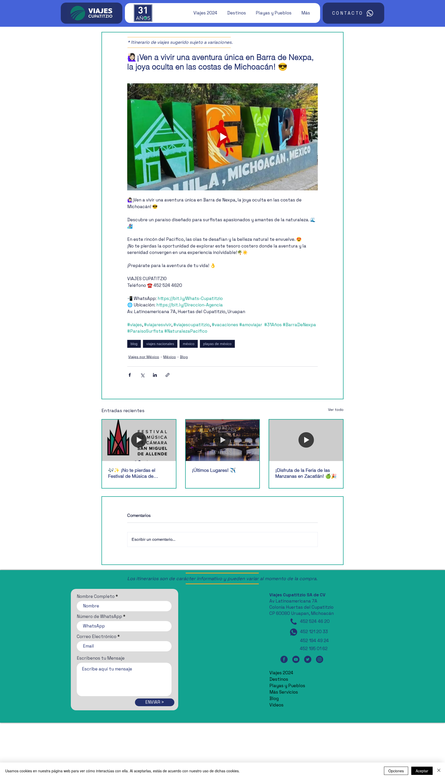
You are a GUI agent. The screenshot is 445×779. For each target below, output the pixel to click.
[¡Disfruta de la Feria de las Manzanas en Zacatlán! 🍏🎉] (306, 440)
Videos (276, 705)
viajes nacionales (160, 344)
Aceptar (422, 770)
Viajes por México (143, 357)
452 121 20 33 (314, 631)
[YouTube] (296, 659)
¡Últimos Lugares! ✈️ (214, 470)
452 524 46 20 (315, 621)
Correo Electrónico (96, 636)
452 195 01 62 (314, 648)
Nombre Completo (96, 596)
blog (134, 344)
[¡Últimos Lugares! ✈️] (223, 440)
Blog (184, 357)
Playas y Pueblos (287, 685)
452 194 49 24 (314, 640)
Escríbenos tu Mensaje (101, 658)
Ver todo (336, 409)
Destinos (278, 679)
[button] (203, 13)
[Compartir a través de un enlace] (167, 375)
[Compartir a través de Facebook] (129, 375)
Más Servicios (283, 692)
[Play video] (222, 136)
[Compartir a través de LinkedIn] (154, 375)
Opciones (396, 770)
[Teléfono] (293, 621)
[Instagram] (319, 659)
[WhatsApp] (293, 632)
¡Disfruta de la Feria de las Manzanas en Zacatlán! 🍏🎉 (306, 473)
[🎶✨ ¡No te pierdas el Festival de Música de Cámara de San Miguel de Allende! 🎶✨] (139, 440)
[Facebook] (284, 659)
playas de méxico (217, 344)
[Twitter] (307, 659)
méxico (188, 344)
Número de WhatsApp (99, 616)
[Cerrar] (439, 771)
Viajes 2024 (281, 673)
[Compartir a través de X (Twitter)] (142, 375)
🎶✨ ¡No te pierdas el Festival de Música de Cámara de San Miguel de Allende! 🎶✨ (135, 473)
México (169, 357)
